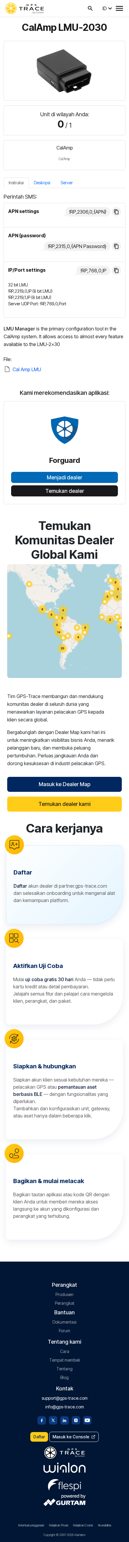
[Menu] (119, 8)
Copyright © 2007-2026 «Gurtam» (65, 1535)
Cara (64, 1351)
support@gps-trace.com (65, 1398)
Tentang (64, 1368)
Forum (64, 1330)
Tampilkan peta (64, 621)
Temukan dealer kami (64, 804)
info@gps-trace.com (64, 1406)
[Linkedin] (64, 1420)
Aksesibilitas (104, 1525)
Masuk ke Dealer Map (64, 784)
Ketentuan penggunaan (31, 1525)
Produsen (65, 1294)
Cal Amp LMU (27, 369)
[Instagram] (76, 1420)
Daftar (39, 1436)
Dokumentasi (64, 1321)
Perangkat (64, 1303)
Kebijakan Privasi (58, 1525)
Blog (64, 1377)
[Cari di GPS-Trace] (90, 8)
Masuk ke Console (70, 1436)
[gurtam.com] (64, 1468)
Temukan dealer (64, 491)
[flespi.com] (64, 1484)
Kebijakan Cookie (83, 1525)
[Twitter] (53, 1420)
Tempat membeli (64, 1360)
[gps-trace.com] (24, 8)
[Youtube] (87, 1420)
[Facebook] (42, 1420)
